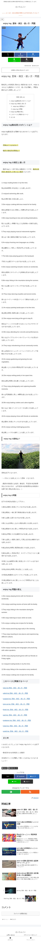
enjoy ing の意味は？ (19, 106)
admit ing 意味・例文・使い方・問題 (15, 693)
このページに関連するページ (19, 114)
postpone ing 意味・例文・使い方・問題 (17, 720)
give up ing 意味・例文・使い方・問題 (16, 704)
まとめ (13, 117)
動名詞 (5, 768)
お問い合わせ (11, 935)
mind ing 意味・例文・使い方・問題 (15, 726)
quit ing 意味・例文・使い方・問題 (15, 715)
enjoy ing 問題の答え (17, 111)
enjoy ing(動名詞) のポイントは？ (21, 101)
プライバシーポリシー (30, 935)
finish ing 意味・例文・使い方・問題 (15, 709)
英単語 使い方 (13, 768)
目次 (17, 97)
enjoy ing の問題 (17, 109)
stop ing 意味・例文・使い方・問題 (15, 688)
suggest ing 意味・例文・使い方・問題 (16, 699)
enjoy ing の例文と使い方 (18, 103)
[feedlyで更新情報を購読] (11, 792)
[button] (27, 60)
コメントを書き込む (20, 913)
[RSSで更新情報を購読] (30, 792)
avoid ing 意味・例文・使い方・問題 (15, 731)
